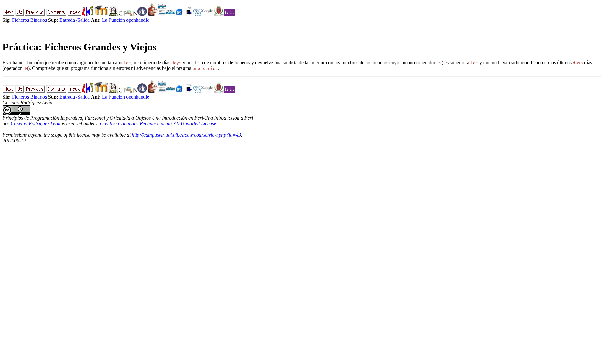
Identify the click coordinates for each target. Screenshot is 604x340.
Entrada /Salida (74, 20)
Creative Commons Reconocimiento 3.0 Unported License (158, 123)
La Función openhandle (125, 20)
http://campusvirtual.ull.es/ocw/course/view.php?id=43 (186, 135)
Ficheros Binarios (29, 20)
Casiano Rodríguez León (35, 123)
